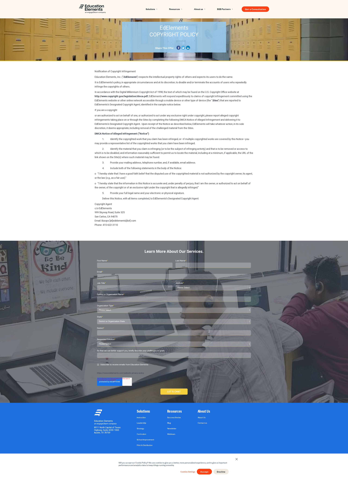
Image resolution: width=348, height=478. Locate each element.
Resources (174, 8)
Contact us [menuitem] (202, 422)
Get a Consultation (255, 9)
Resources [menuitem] (174, 411)
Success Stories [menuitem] (174, 417)
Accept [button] (204, 471)
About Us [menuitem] (204, 411)
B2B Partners (224, 8)
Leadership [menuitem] (141, 422)
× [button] (236, 459)
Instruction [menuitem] (141, 417)
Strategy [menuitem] (140, 428)
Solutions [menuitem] (143, 411)
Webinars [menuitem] (171, 434)
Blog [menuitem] (169, 422)
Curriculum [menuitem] (141, 434)
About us (198, 8)
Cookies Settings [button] (187, 471)
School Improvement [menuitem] (145, 439)
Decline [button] (221, 471)
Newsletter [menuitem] (171, 428)
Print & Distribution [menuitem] (145, 445)
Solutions (150, 8)
